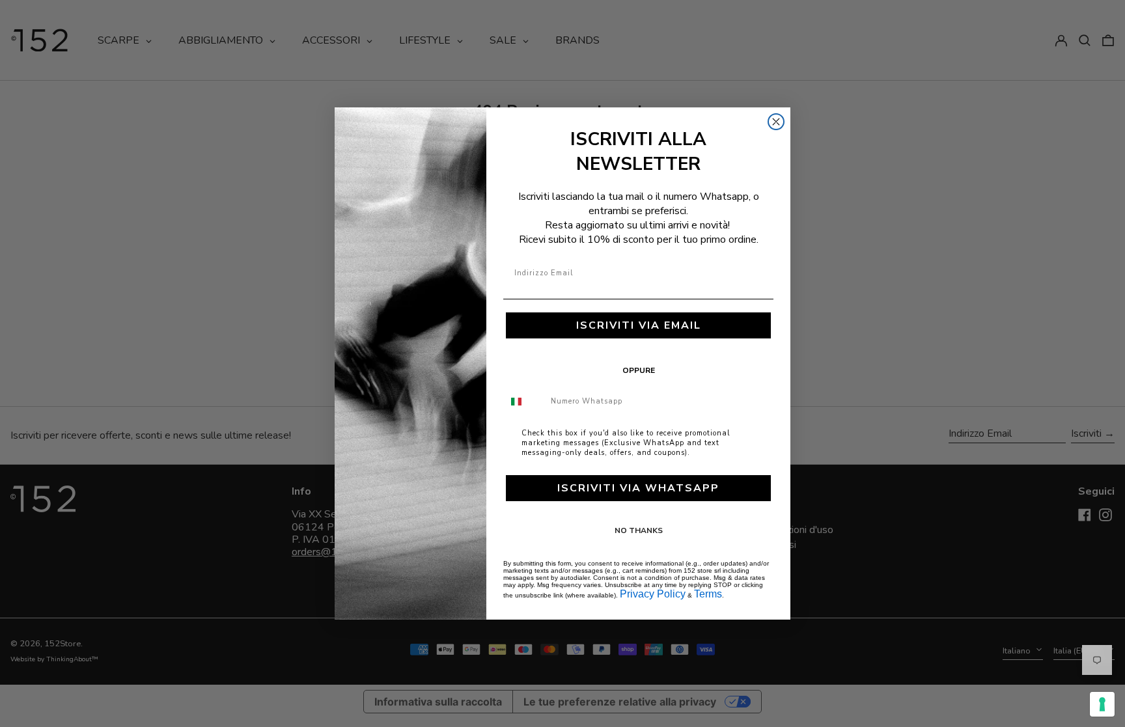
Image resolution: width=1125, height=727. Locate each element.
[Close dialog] (776, 122)
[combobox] (524, 401)
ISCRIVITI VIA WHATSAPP (638, 488)
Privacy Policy (653, 593)
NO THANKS (639, 530)
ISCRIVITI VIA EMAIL (638, 325)
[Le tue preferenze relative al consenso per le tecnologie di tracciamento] (1102, 704)
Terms (708, 593)
